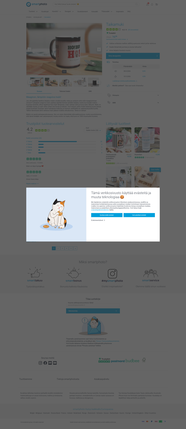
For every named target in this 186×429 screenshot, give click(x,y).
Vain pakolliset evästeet (139, 215)
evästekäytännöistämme (100, 210)
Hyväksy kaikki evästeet (107, 215)
